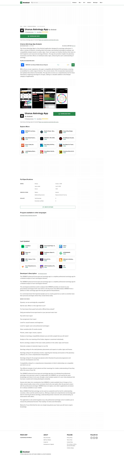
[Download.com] (24, 3)
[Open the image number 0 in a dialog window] (25, 98)
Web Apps (95, 2)
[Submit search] (32, 3)
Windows (74, 2)
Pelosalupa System (43, 273)
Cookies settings (70, 447)
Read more (73, 45)
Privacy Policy (69, 437)
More (101, 2)
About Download (47, 437)
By (29, 32)
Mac (80, 2)
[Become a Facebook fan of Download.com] (91, 438)
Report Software (49, 207)
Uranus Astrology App (40, 29)
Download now (35, 36)
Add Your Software (47, 439)
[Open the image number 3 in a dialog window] (61, 98)
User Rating (39, 32)
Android (89, 2)
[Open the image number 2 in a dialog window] (49, 98)
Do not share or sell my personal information (71, 445)
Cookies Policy (70, 442)
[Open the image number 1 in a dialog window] (37, 98)
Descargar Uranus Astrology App (27, 215)
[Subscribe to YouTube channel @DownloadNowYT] (97, 438)
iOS (84, 2)
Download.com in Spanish (49, 444)
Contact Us (46, 442)
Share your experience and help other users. (49, 40)
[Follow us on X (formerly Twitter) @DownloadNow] (94, 438)
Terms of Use (69, 439)
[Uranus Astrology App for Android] (22, 30)
